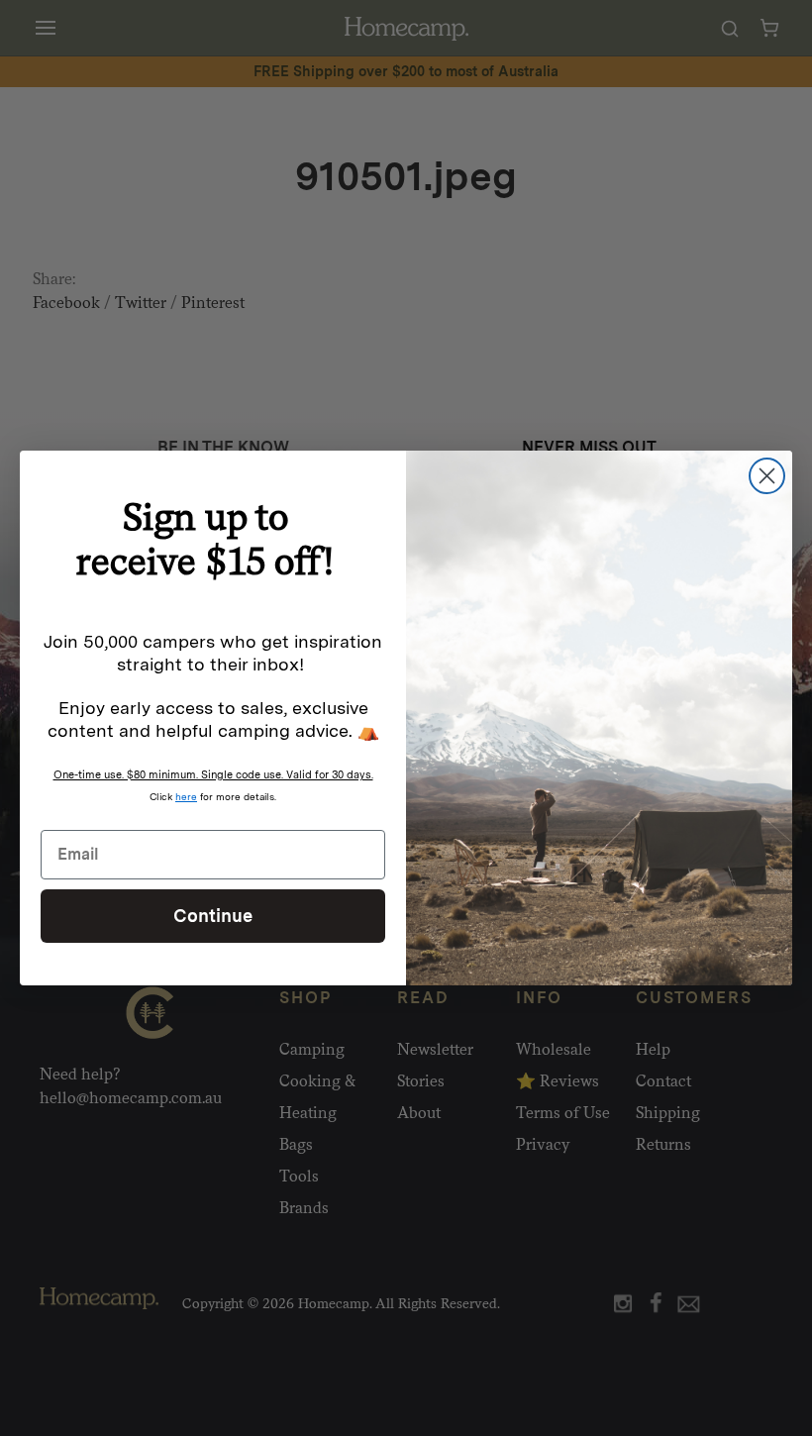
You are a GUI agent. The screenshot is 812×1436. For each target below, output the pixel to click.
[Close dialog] (767, 476)
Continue (213, 915)
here (186, 796)
